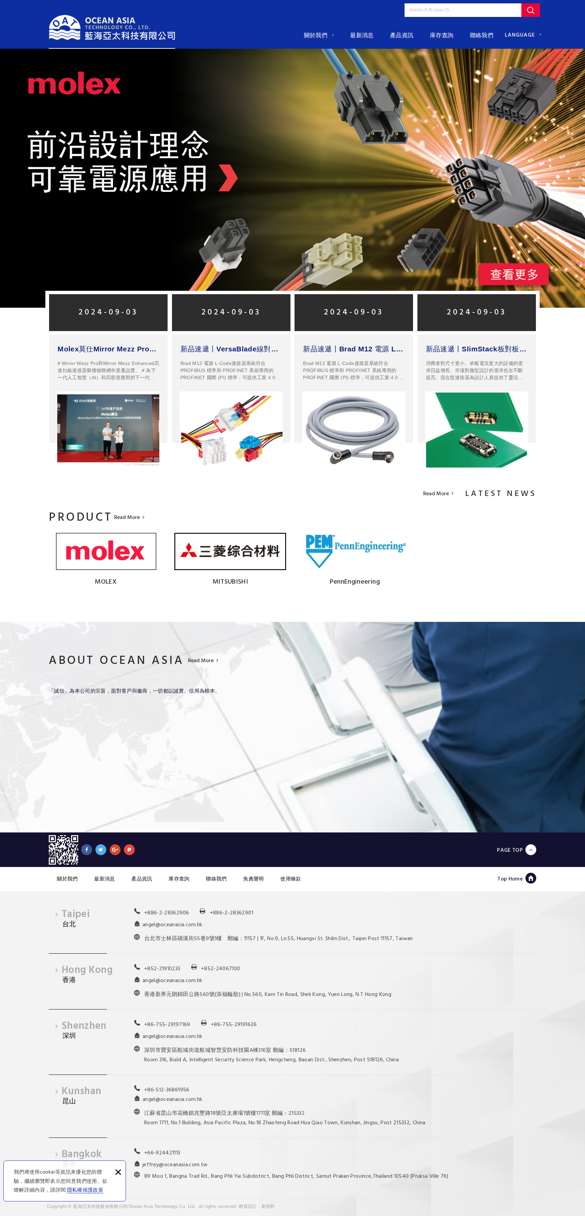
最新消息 (361, 35)
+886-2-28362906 (166, 913)
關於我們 (315, 35)
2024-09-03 (108, 312)
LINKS (56, 551)
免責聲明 (253, 879)
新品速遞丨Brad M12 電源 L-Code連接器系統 (354, 349)
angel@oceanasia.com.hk (172, 924)
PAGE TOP (510, 850)
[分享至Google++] (115, 849)
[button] (41, 178)
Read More (436, 494)
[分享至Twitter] (100, 849)
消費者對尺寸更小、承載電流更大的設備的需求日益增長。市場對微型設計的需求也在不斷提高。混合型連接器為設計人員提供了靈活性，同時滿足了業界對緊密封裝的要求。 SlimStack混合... (474, 370)
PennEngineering (355, 582)
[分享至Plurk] (129, 849)
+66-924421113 (162, 1153)
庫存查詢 (441, 35)
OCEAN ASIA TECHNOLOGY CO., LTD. (112, 27)
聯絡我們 (481, 35)
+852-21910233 (162, 968)
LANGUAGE (520, 35)
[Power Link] (292, 178)
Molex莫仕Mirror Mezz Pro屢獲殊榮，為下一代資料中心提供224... (108, 349)
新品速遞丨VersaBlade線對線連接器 (231, 349)
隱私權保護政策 (85, 1190)
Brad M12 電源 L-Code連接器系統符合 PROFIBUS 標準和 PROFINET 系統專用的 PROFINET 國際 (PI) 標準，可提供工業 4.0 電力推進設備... (231, 370)
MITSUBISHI (230, 582)
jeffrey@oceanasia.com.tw (175, 1164)
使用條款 (290, 879)
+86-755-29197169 (167, 1024)
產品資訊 (401, 35)
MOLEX (106, 582)
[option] (292, 178)
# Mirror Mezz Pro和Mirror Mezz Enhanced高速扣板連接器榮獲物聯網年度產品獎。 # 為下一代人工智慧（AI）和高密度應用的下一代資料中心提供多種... (108, 370)
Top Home (510, 879)
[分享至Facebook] (86, 849)
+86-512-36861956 (167, 1090)
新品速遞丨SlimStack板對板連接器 (476, 349)
